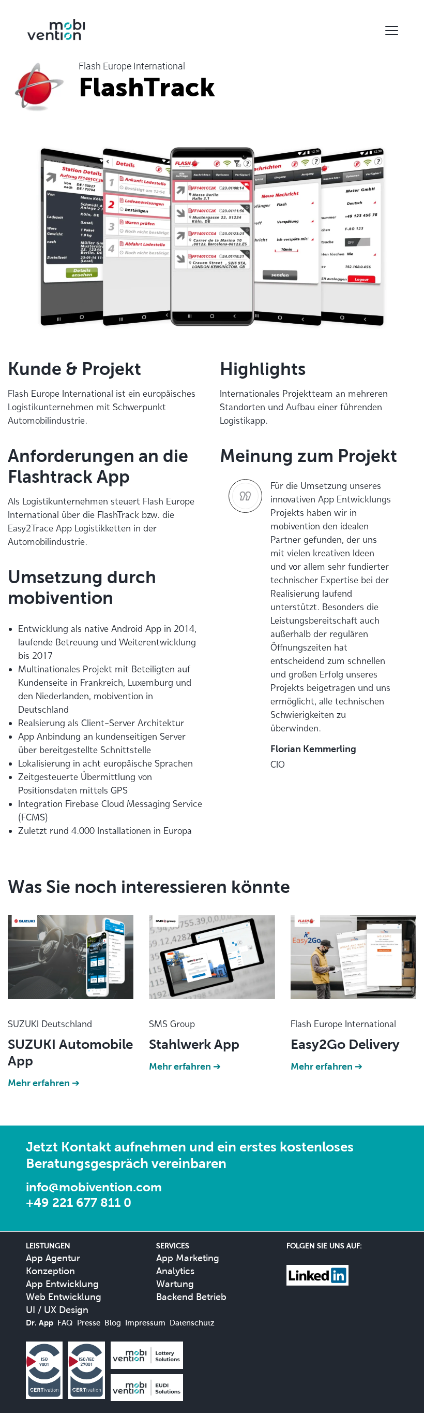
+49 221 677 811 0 (78, 1202)
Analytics (175, 1270)
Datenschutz (192, 1322)
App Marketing (187, 1257)
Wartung (175, 1283)
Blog (112, 1322)
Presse (88, 1322)
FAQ (65, 1322)
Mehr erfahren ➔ (44, 1082)
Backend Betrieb (191, 1296)
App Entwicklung (62, 1283)
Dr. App (39, 1322)
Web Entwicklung (63, 1296)
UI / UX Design (57, 1309)
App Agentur (53, 1257)
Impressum (145, 1322)
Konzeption (50, 1270)
